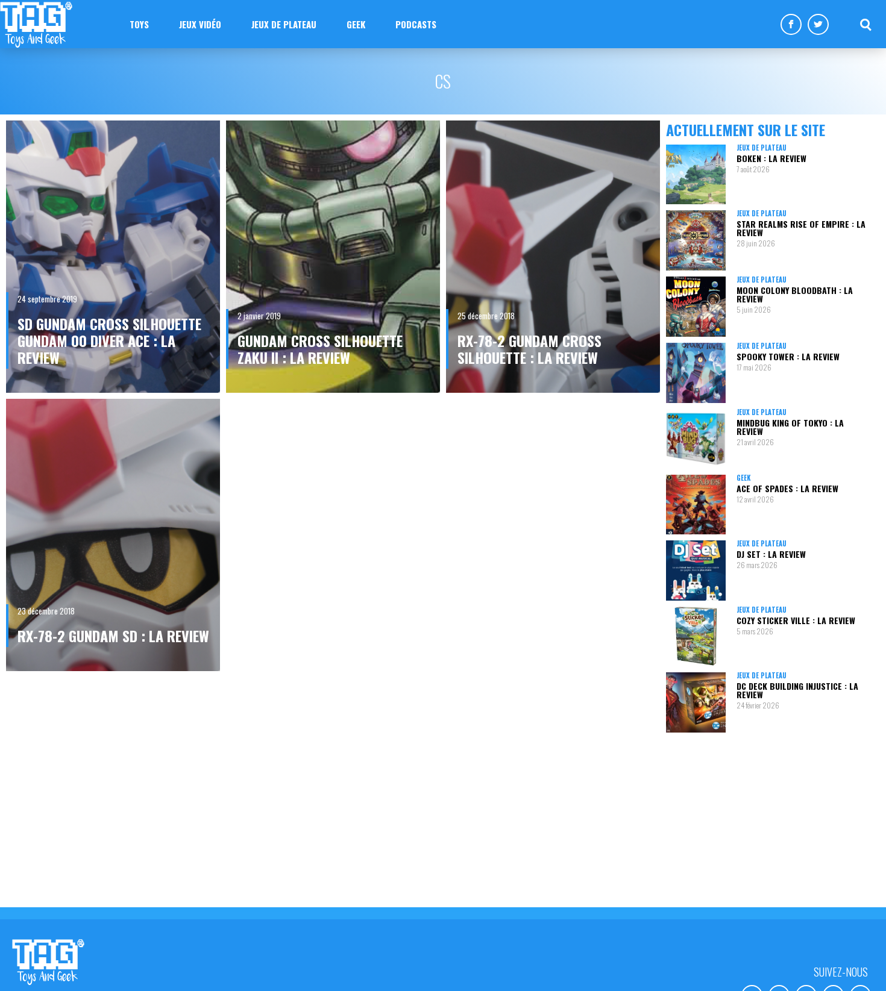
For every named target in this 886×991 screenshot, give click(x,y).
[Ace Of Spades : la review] (696, 504)
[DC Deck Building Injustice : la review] (696, 702)
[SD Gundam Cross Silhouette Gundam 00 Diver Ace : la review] (113, 256)
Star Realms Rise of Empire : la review (801, 228)
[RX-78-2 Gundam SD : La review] (113, 535)
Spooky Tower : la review (788, 356)
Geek (356, 24)
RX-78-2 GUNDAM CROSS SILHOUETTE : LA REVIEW (529, 349)
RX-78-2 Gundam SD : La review (113, 635)
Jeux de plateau (283, 24)
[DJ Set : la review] (696, 570)
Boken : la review (771, 158)
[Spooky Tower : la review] (696, 372)
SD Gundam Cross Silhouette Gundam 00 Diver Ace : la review (109, 340)
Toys (139, 24)
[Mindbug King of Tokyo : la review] (696, 439)
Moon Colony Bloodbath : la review (795, 294)
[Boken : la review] (696, 174)
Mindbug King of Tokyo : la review (790, 426)
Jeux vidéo (200, 24)
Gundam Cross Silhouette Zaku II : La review (320, 349)
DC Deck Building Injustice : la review (797, 690)
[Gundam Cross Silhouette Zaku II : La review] (333, 256)
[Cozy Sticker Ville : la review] (696, 636)
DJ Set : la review (771, 554)
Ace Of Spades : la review (787, 488)
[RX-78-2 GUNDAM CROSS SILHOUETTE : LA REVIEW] (553, 256)
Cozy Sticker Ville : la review (796, 620)
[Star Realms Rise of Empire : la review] (696, 240)
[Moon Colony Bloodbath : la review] (696, 307)
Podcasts (415, 24)
